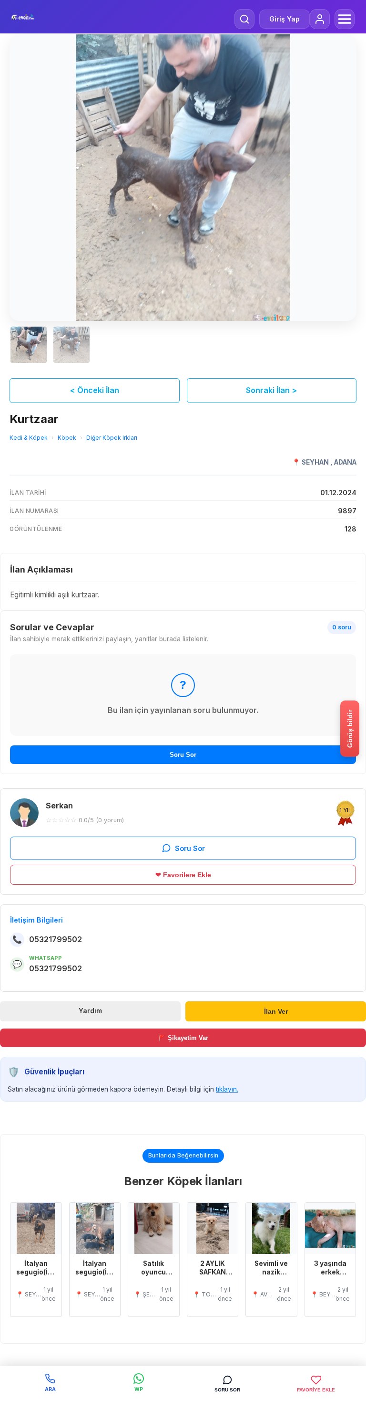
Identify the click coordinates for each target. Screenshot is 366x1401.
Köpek (67, 437)
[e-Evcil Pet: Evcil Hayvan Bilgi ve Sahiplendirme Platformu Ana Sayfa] (22, 16)
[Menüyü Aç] (345, 19)
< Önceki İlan (94, 390)
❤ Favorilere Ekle (183, 875)
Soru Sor (183, 754)
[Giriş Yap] (320, 19)
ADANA (345, 462)
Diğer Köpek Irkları (111, 437)
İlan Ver (276, 1011)
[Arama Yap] (244, 19)
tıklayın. (227, 1089)
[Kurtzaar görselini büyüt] (183, 177)
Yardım (90, 1011)
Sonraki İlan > (271, 390)
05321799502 (55, 939)
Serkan (59, 805)
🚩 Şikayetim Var (183, 1037)
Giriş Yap (284, 19)
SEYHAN (316, 462)
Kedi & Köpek (29, 437)
